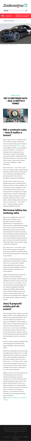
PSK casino (19, 146)
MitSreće (16, 397)
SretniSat (5, 399)
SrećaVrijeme (22, 397)
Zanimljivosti (15, 95)
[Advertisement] (15, 61)
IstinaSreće (10, 397)
